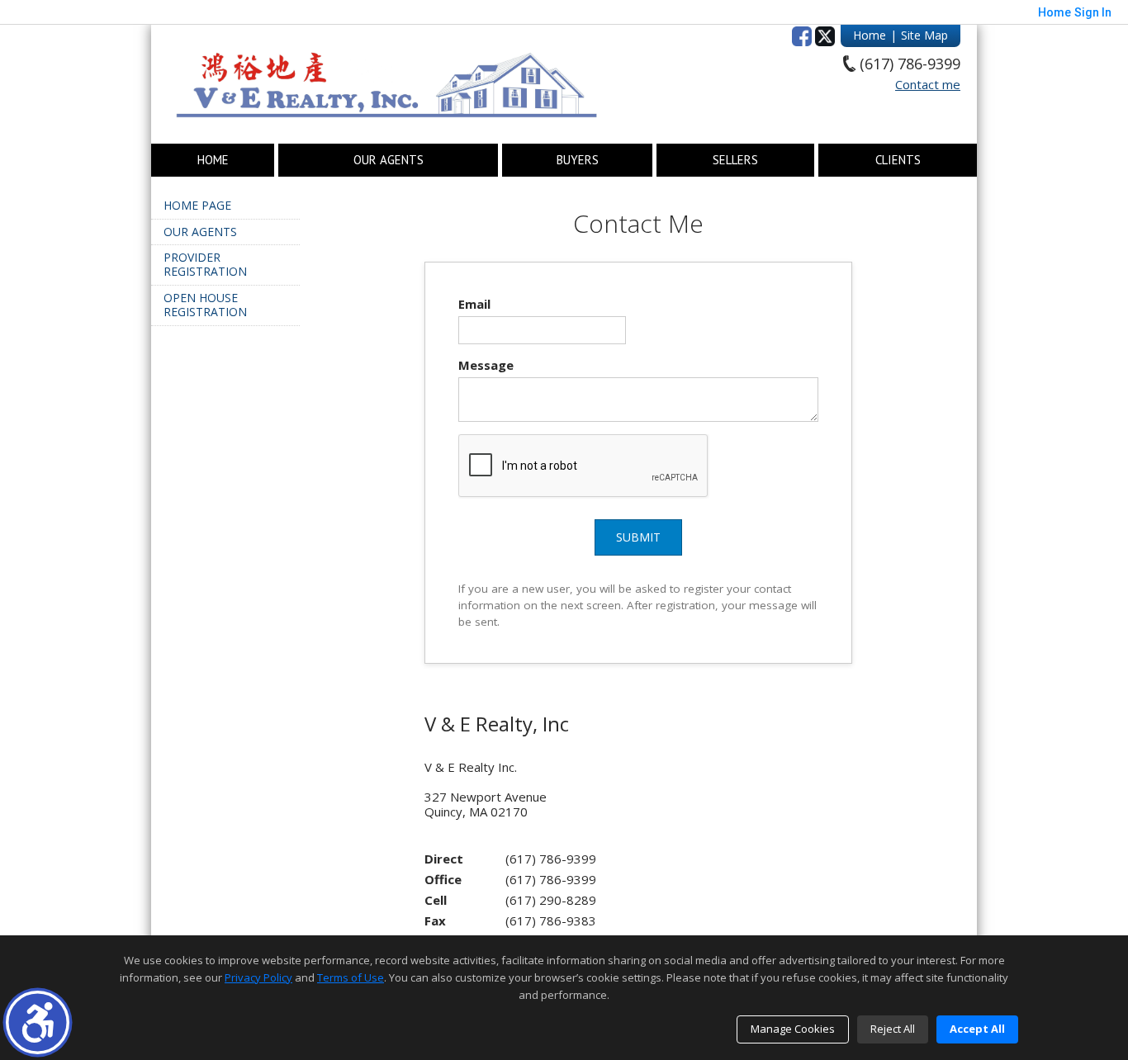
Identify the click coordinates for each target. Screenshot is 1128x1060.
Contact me (927, 84)
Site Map (924, 35)
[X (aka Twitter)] (825, 36)
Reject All (892, 1028)
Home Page (197, 205)
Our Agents (388, 160)
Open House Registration (205, 304)
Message (486, 365)
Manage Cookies (793, 1028)
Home (869, 35)
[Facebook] (802, 36)
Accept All (977, 1028)
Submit (638, 537)
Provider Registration (205, 264)
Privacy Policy (258, 977)
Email (474, 304)
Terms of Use (350, 977)
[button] (37, 1022)
